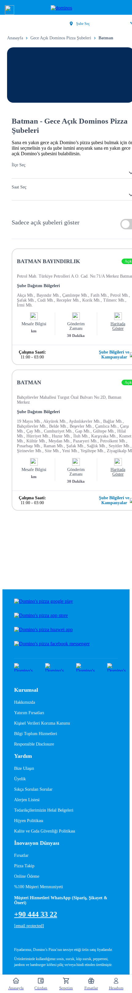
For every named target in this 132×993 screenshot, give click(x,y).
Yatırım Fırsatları (29, 712)
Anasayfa (15, 38)
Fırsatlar (21, 855)
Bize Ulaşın (24, 768)
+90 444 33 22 (35, 914)
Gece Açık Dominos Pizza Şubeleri (60, 38)
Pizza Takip (24, 866)
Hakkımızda (24, 702)
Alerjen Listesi (27, 799)
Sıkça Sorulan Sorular (33, 789)
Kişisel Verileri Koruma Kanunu (42, 723)
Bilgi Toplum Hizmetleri (35, 733)
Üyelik (20, 779)
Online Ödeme (26, 876)
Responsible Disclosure (34, 744)
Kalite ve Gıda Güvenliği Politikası (44, 831)
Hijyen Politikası (28, 820)
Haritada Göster (118, 326)
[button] (9, 9)
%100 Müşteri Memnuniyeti (38, 886)
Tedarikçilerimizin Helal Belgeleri (43, 810)
